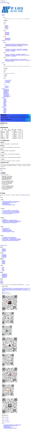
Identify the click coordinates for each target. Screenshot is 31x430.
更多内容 (1, 197)
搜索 (8, 3)
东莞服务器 (7, 34)
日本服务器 (13, 55)
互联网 (3, 269)
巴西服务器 (12, 59)
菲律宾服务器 (18, 55)
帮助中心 (3, 97)
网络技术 (5, 102)
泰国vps (7, 25)
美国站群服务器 (4, 254)
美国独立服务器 (19, 49)
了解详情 (5, 70)
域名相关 (5, 99)
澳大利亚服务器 (12, 60)
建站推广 (5, 103)
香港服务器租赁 (19, 44)
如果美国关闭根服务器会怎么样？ (8, 427)
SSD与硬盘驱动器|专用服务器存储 (7, 230)
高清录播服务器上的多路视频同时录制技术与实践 (9, 202)
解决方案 (3, 88)
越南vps (7, 27)
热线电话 (1, 282)
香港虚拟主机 (4, 249)
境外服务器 (3, 40)
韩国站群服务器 (18, 54)
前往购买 (5, 22)
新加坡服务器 (24, 54)
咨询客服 (1, 121)
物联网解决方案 (6, 92)
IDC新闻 (3, 270)
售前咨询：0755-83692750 (5, 292)
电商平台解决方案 (6, 93)
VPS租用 (5, 100)
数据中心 (3, 267)
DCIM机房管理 (7, 81)
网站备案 (5, 105)
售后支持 (4, 2)
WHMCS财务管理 (7, 82)
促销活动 (5, 112)
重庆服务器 (7, 32)
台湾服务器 (7, 54)
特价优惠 (1, 2)
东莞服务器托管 (8, 38)
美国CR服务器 (14, 49)
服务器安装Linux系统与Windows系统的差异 (8, 231)
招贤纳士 (5, 110)
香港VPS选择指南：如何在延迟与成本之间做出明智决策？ (10, 240)
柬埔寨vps (7, 26)
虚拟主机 (5, 98)
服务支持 (3, 62)
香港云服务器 (25, 44)
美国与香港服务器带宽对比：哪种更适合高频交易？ (9, 222)
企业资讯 (5, 108)
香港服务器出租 (14, 44)
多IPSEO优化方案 (6, 95)
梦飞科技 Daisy (21, 288)
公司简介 (5, 107)
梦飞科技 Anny (10, 288)
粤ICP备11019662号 (27, 284)
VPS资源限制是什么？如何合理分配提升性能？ (9, 237)
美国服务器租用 (8, 49)
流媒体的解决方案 (6, 89)
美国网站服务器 (25, 49)
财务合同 (5, 104)
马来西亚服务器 (8, 55)
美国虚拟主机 (4, 248)
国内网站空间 (4, 251)
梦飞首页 (3, 14)
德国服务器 (16, 59)
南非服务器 (7, 59)
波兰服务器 (21, 59)
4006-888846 (7, 417)
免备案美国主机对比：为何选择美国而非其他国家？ (9, 220)
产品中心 (3, 15)
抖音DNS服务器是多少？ (7, 426)
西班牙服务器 (18, 60)
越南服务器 (28, 55)
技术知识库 (5, 109)
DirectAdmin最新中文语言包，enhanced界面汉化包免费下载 (10, 211)
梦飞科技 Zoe (14, 289)
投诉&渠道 (1, 283)
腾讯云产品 (6, 87)
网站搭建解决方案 (4, 275)
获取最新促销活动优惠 (3, 245)
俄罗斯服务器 (23, 60)
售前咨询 (1, 280)
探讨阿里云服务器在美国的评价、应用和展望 (8, 204)
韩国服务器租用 (12, 54)
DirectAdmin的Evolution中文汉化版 (7, 213)
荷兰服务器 (25, 59)
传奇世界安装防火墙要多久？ (6, 228)
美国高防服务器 (4, 256)
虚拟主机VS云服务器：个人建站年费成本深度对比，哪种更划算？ (11, 239)
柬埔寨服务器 (23, 55)
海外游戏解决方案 (4, 276)
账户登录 (7, 2)
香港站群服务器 (4, 255)
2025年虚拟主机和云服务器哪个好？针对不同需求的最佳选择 (11, 201)
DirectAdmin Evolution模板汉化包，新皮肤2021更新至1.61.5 (10, 210)
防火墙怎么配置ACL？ (5, 229)
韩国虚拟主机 (4, 250)
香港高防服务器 (8, 44)
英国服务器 (7, 60)
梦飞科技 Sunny (25, 289)
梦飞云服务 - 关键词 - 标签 (4, 243)
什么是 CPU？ (4, 219)
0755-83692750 (7, 420)
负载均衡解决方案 (6, 90)
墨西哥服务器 (28, 60)
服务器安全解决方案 (6, 94)
